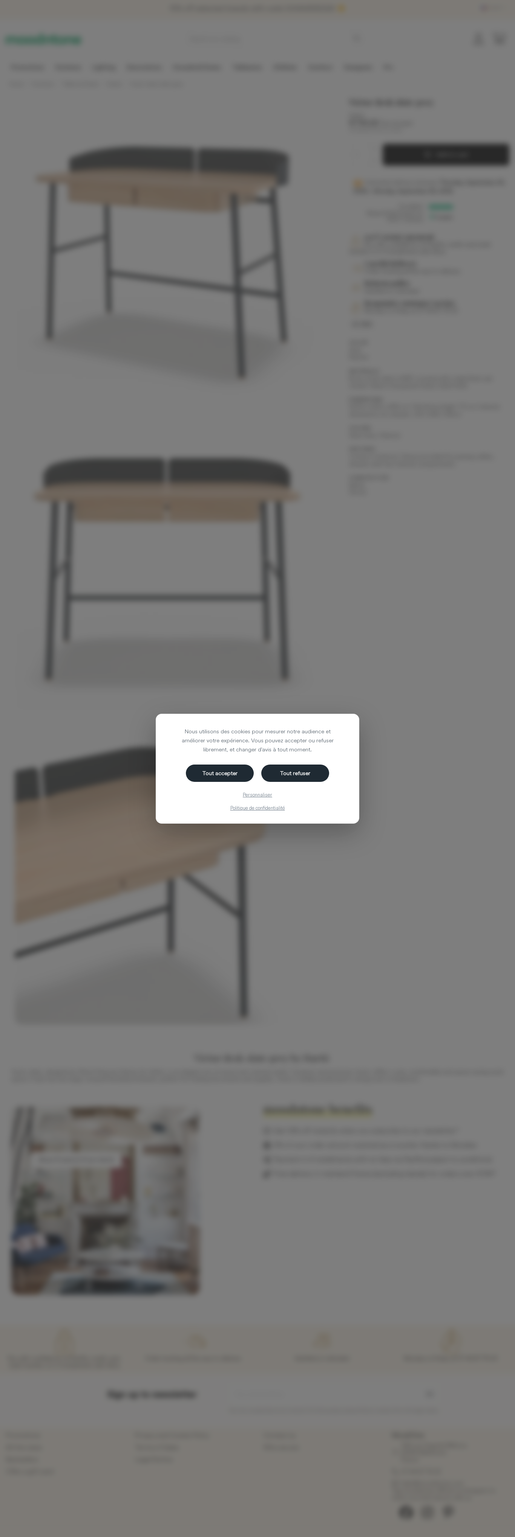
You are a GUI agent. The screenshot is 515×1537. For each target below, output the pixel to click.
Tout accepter (220, 773)
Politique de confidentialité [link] (257, 808)
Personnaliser (257, 795)
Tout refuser (295, 773)
